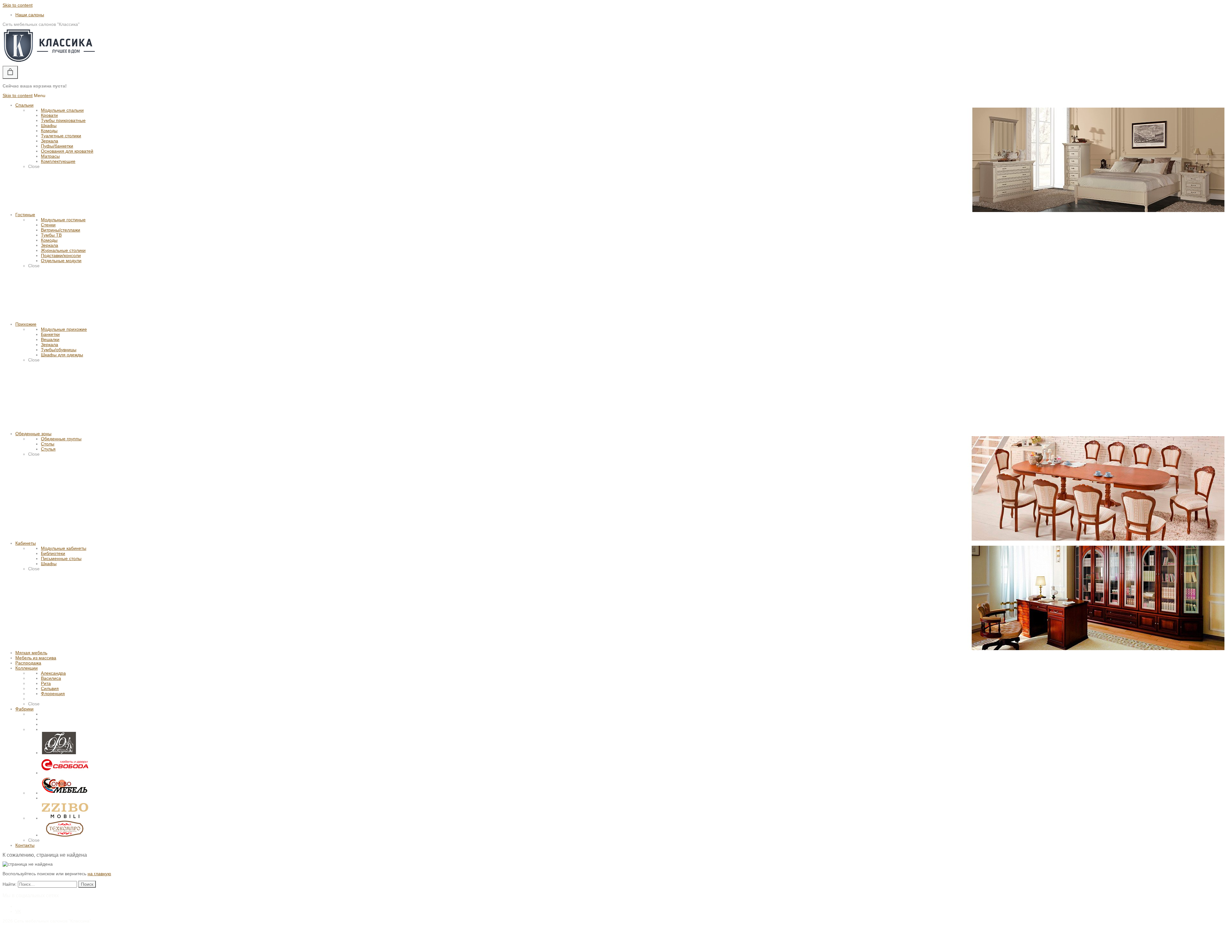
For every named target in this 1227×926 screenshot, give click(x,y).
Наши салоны (29, 14)
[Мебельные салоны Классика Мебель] (49, 63)
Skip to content (18, 5)
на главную (99, 873)
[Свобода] (65, 772)
